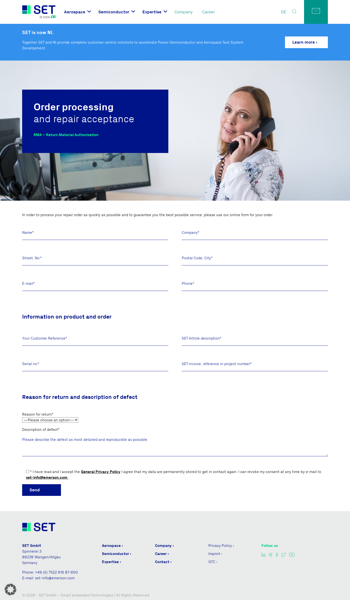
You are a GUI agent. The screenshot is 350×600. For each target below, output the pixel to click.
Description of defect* (41, 429)
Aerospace (74, 12)
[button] (10, 589)
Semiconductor (113, 12)
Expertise (151, 12)
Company (184, 12)
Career (208, 12)
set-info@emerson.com (47, 477)
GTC (211, 561)
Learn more (303, 42)
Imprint (214, 553)
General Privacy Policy (100, 471)
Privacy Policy (220, 545)
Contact (162, 561)
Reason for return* (37, 414)
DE (283, 12)
